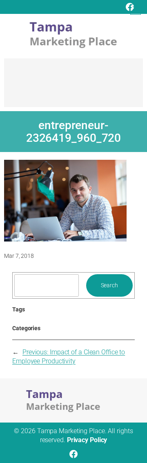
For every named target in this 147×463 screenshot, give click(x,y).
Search (109, 285)
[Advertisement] (73, 86)
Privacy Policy (87, 440)
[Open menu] (135, 9)
